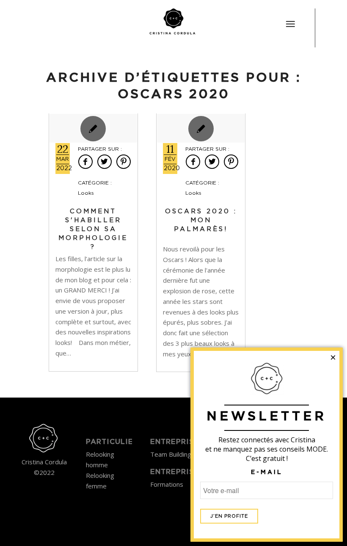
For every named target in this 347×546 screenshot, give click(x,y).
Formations (166, 484)
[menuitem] (290, 19)
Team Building (170, 454)
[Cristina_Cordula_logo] (173, 23)
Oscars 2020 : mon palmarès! (201, 220)
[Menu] (290, 24)
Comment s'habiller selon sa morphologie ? (93, 229)
